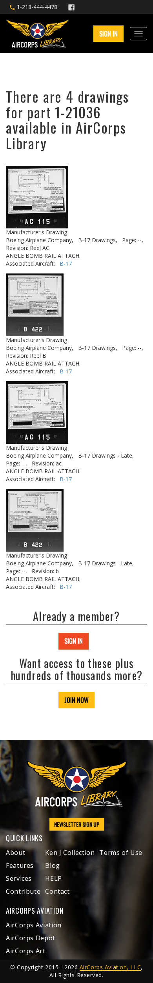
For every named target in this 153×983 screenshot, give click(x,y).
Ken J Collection (70, 852)
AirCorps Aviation (34, 925)
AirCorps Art (26, 951)
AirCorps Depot (30, 938)
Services (19, 878)
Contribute (23, 891)
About (15, 852)
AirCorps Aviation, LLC (110, 967)
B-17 (66, 263)
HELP (53, 878)
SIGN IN (73, 641)
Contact (57, 891)
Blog (52, 865)
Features (20, 865)
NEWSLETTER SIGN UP (76, 824)
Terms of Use (120, 852)
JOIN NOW (76, 700)
